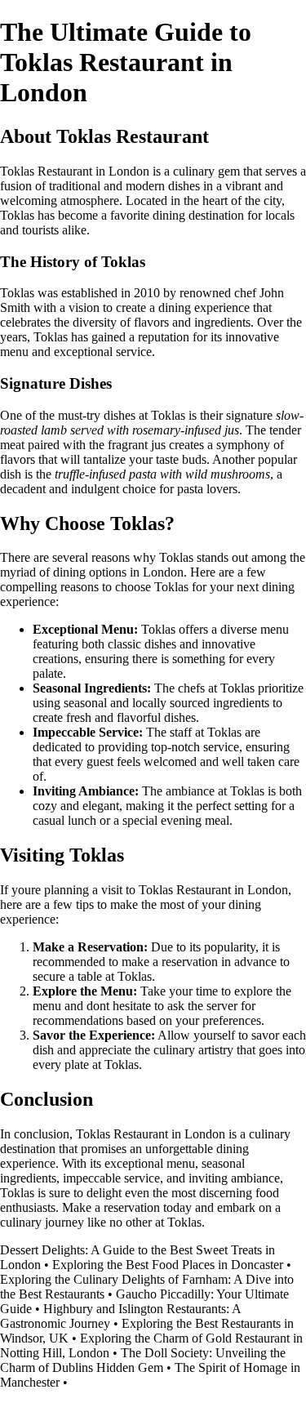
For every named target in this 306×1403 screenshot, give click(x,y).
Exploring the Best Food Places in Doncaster (167, 1265)
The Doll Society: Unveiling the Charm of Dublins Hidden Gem (143, 1360)
